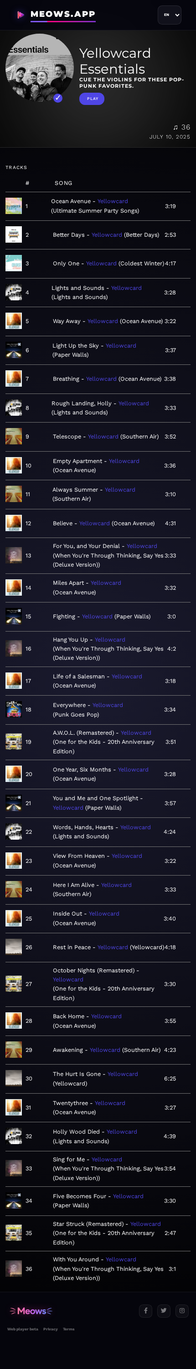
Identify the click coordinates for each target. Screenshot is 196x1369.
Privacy (50, 1329)
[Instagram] (182, 1311)
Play (92, 98)
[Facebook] (145, 1311)
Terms (68, 1329)
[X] (163, 1311)
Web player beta (22, 1329)
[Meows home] (69, 1311)
